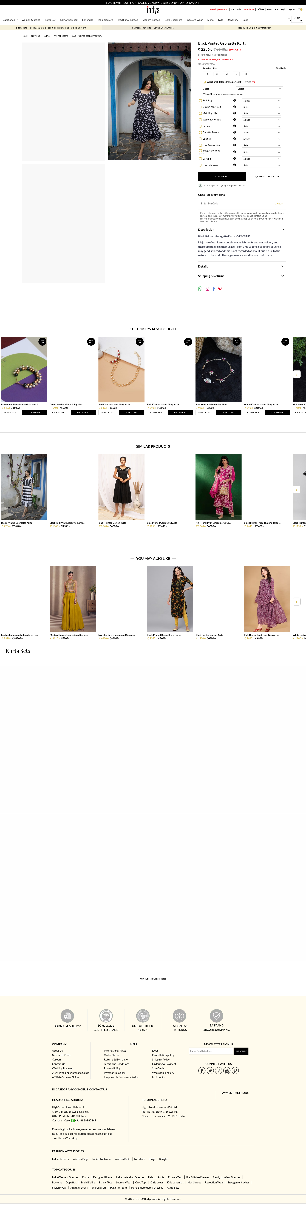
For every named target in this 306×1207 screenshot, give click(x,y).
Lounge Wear (124, 1182)
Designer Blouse (102, 1177)
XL (246, 74)
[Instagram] (218, 1070)
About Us (57, 1050)
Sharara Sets (99, 1187)
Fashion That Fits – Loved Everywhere (153, 27)
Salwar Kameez (69, 19)
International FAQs (115, 1050)
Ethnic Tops (105, 1182)
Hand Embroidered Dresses (147, 1187)
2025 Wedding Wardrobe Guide (70, 1072)
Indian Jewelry (60, 1159)
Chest (206, 88)
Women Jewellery (212, 119)
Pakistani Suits (119, 1187)
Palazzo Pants (156, 1177)
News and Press (61, 1055)
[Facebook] (202, 1070)
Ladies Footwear (101, 1159)
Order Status (111, 1055)
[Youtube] (227, 1070)
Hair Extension (210, 165)
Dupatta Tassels (211, 132)
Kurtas (47, 36)
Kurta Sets (173, 1187)
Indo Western (105, 19)
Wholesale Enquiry (163, 1072)
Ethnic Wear (175, 1177)
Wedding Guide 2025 (219, 9)
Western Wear (195, 19)
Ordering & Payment (164, 1063)
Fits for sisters (61, 36)
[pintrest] (235, 1070)
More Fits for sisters (153, 978)
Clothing (35, 36)
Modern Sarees (151, 19)
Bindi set (207, 126)
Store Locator (273, 9)
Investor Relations (115, 1072)
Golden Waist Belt (212, 106)
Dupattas (71, 1182)
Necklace (139, 1159)
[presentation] (9, 374)
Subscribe (241, 1051)
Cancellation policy (163, 1055)
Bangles (207, 138)
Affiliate (260, 9)
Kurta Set (50, 19)
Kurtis (85, 1177)
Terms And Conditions (116, 1063)
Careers (56, 1059)
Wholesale (249, 9)
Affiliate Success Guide (65, 1077)
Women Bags (80, 1159)
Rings (152, 1159)
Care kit (207, 158)
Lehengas (87, 19)
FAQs (155, 1050)
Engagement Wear (238, 1182)
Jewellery (233, 19)
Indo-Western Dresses (65, 1177)
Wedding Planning (62, 1068)
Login (283, 9)
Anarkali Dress (79, 1187)
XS (207, 74)
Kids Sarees (194, 1182)
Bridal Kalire (88, 1182)
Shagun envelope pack (209, 152)
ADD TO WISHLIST (268, 176)
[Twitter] (210, 1070)
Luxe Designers (173, 19)
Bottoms (57, 1182)
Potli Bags (208, 100)
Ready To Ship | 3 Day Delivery (254, 27)
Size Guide (281, 68)
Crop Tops (141, 1182)
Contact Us (58, 1063)
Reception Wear (214, 1182)
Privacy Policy (112, 1068)
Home (24, 36)
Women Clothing (31, 19)
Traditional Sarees (128, 19)
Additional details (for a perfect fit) (231, 81)
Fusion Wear (59, 1187)
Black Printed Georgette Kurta (87, 36)
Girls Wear (157, 1182)
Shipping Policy (161, 1059)
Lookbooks (158, 1077)
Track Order (236, 9)
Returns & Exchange (116, 1059)
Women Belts (123, 1159)
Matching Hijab (210, 113)
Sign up (292, 9)
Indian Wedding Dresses (130, 1177)
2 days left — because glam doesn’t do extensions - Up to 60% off (51, 27)
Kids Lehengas (175, 1182)
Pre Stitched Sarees (197, 1177)
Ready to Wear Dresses (226, 1177)
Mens (210, 19)
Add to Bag (222, 176)
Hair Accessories (211, 145)
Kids (220, 19)
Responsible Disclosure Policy (121, 1077)
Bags (245, 19)
